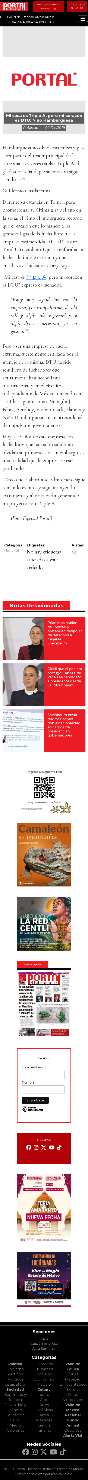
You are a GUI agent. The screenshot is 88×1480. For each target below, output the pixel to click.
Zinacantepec (72, 1384)
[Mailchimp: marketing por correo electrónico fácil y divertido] (32, 1111)
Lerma (73, 1390)
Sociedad (15, 1390)
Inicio (44, 1338)
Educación (15, 1415)
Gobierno (15, 1369)
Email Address (34, 1067)
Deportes (72, 1430)
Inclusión (44, 1374)
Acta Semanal (44, 1349)
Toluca (73, 1374)
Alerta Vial (72, 1436)
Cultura (44, 1390)
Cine (44, 1400)
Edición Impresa (44, 1344)
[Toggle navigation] (83, 19)
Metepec (73, 1379)
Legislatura (15, 1384)
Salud (15, 1420)
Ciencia (44, 1425)
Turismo (44, 1430)
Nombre (28, 1082)
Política (15, 1364)
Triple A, (36, 277)
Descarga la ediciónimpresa (48, 6)
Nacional (11, 550)
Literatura (44, 1395)
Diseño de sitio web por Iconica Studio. (44, 1474)
